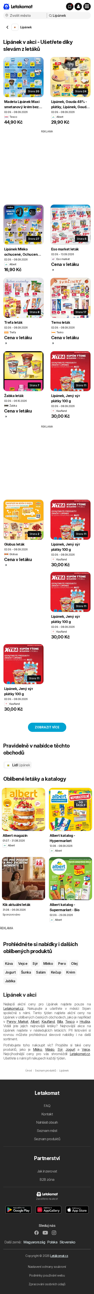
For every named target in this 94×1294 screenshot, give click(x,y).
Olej (74, 963)
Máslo (49, 1049)
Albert (34, 1021)
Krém (70, 972)
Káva (9, 963)
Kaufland (48, 1021)
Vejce (22, 963)
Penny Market (17, 1021)
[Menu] (87, 6)
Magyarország (34, 1242)
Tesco (70, 1021)
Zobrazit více (47, 727)
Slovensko (67, 1242)
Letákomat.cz (59, 1256)
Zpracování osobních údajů (47, 1284)
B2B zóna (47, 1179)
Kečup (56, 972)
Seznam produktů (47, 1139)
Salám (40, 972)
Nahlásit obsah (47, 1122)
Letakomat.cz (13, 1008)
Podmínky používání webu (47, 1275)
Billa (60, 1021)
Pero (62, 963)
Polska (52, 1242)
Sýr (35, 963)
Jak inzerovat (47, 1171)
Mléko (48, 963)
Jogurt (10, 972)
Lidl (21, 765)
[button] (78, 6)
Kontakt (47, 1114)
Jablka (10, 981)
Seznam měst (47, 1130)
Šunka (26, 972)
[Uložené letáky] (69, 6)
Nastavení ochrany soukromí (47, 1266)
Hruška (85, 1021)
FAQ (47, 1106)
